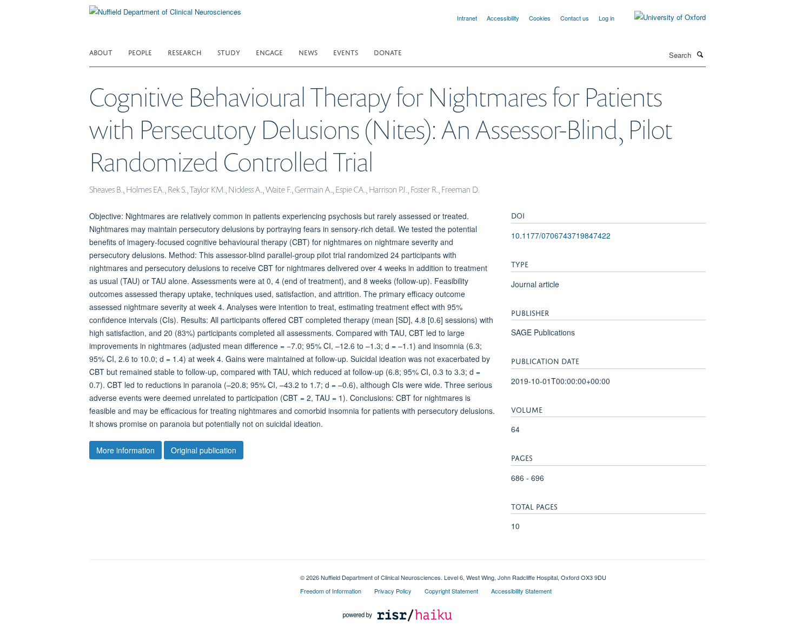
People (140, 52)
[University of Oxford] (662, 17)
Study (228, 52)
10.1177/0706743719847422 (561, 235)
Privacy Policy (393, 590)
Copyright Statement (451, 590)
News (308, 52)
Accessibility (503, 18)
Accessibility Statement (521, 590)
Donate (388, 52)
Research (185, 52)
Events (345, 52)
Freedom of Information (330, 590)
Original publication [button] (203, 450)
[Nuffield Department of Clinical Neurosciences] (165, 8)
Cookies (540, 18)
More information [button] (125, 450)
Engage (269, 52)
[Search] (700, 54)
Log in (606, 18)
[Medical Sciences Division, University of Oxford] (186, 573)
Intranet (467, 18)
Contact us (574, 18)
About (100, 52)
